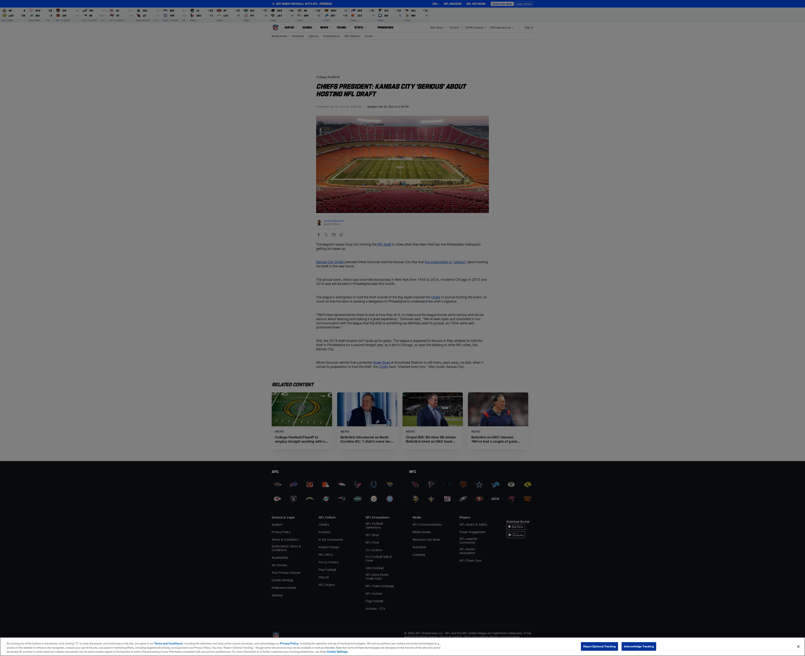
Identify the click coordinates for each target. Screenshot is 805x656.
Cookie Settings (337, 651)
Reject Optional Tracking (599, 646)
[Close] (798, 646)
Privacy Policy (289, 643)
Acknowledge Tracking (639, 646)
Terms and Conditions (168, 643)
